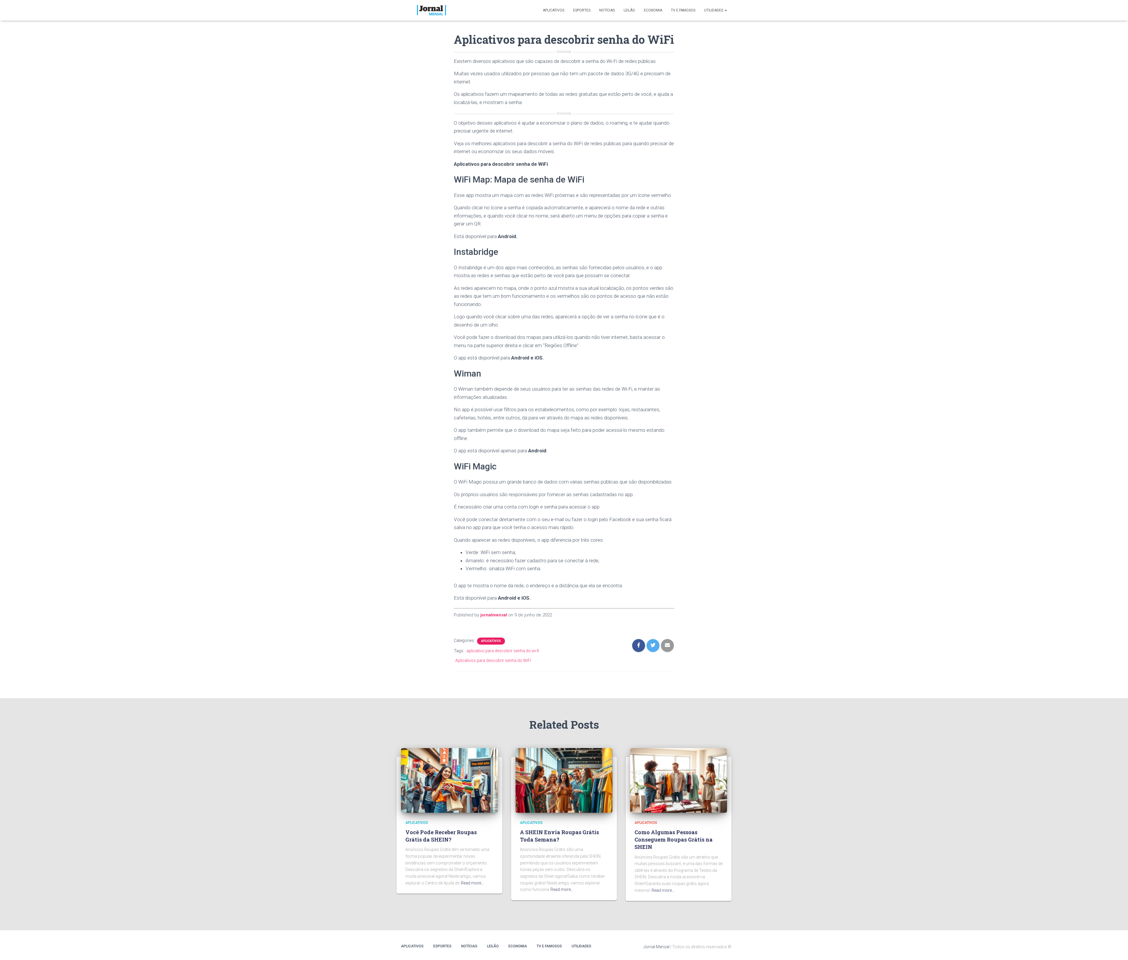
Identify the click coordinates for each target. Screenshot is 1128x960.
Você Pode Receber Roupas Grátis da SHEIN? (441, 836)
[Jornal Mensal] (431, 10)
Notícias (607, 10)
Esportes (581, 10)
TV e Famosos (683, 10)
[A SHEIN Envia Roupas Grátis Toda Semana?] (564, 779)
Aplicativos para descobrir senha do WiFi (493, 660)
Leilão (629, 10)
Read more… (472, 883)
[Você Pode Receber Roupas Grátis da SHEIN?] (449, 779)
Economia (653, 10)
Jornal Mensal (656, 946)
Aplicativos (553, 10)
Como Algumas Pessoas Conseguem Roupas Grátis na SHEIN (673, 839)
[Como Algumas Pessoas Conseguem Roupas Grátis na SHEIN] (678, 779)
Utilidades (714, 10)
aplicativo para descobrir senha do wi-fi (502, 650)
